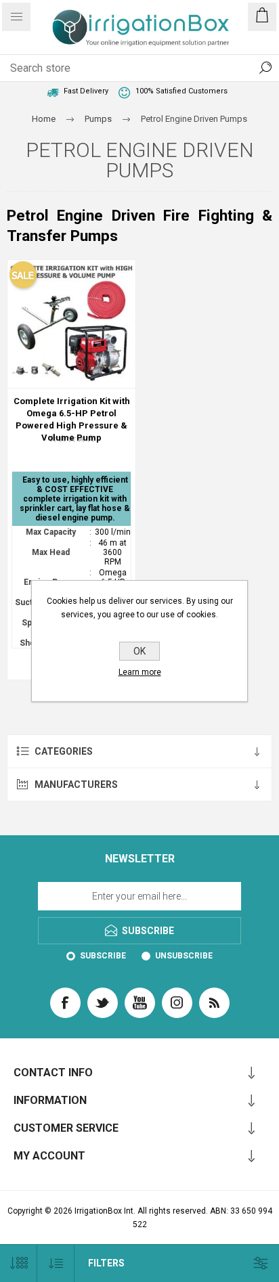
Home (44, 119)
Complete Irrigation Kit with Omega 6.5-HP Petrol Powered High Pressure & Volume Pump (72, 419)
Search (265, 67)
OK (139, 651)
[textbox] (126, 67)
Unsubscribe (184, 955)
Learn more (140, 672)
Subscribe (103, 955)
